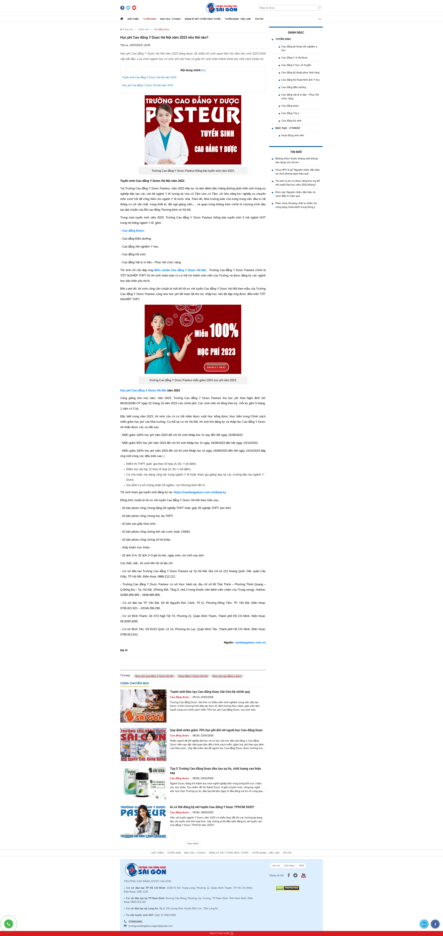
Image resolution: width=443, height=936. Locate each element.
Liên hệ (276, 865)
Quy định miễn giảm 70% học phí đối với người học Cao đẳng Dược (216, 730)
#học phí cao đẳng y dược (227, 676)
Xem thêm (193, 843)
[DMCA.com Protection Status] (287, 887)
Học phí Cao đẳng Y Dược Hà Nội (143, 390)
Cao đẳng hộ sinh (291, 120)
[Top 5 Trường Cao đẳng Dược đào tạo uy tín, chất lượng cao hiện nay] (143, 782)
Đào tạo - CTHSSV (170, 19)
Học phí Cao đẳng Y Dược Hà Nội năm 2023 (147, 85)
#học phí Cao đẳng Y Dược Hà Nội (154, 676)
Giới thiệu (133, 19)
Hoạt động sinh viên (292, 135)
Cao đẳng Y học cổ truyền (296, 65)
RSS (301, 865)
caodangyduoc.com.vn (250, 642)
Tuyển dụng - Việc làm (238, 19)
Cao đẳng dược (162, 29)
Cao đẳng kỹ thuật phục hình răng (300, 72)
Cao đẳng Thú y (290, 113)
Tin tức (259, 19)
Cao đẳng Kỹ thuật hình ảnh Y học (300, 79)
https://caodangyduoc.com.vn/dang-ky (200, 492)
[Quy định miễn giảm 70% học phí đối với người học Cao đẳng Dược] (143, 744)
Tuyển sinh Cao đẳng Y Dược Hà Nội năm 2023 (149, 77)
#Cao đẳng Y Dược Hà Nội (193, 676)
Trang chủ (127, 29)
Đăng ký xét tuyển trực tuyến (202, 19)
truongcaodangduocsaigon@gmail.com (151, 925)
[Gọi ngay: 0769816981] (10, 925)
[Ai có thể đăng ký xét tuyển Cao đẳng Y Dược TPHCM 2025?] (143, 821)
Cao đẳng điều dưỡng (293, 87)
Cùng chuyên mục (134, 683)
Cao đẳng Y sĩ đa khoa (294, 57)
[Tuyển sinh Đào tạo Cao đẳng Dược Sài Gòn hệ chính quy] (143, 705)
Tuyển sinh (149, 19)
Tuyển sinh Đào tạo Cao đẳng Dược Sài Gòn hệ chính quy (210, 691)
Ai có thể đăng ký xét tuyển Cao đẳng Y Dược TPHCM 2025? (212, 807)
